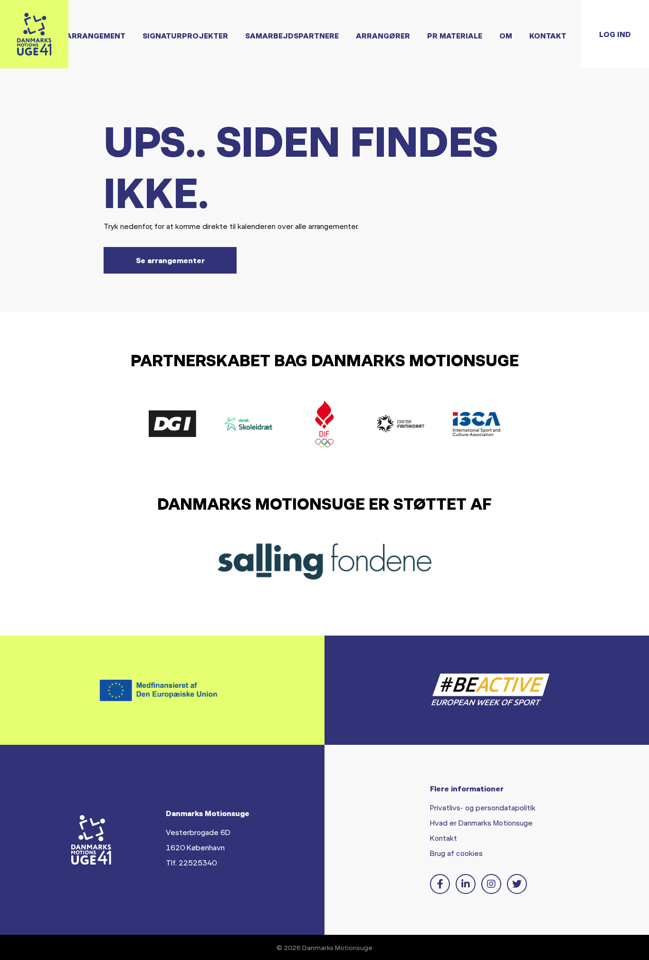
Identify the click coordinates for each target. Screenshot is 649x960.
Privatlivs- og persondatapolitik (482, 807)
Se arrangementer (170, 260)
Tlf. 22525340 (191, 862)
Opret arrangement (81, 35)
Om (505, 35)
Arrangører (383, 35)
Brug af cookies (456, 852)
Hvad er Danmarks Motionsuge (481, 822)
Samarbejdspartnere (292, 35)
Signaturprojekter (185, 35)
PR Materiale (454, 35)
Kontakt (547, 35)
